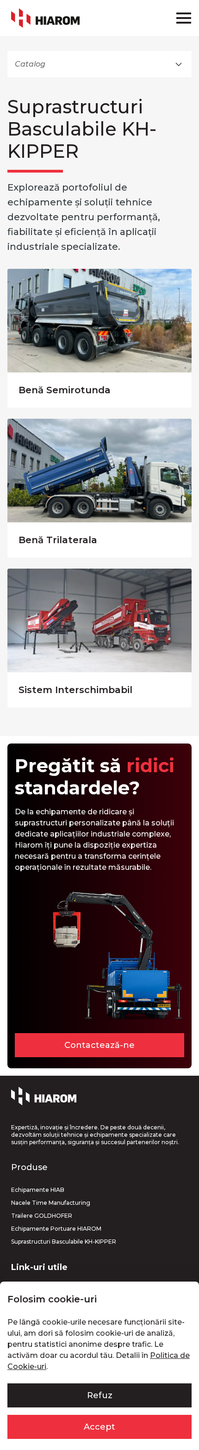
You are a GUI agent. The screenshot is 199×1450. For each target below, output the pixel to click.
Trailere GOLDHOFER (41, 1215)
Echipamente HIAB (37, 1189)
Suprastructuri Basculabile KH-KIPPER (63, 1241)
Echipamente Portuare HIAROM (56, 1228)
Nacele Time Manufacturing (50, 1202)
